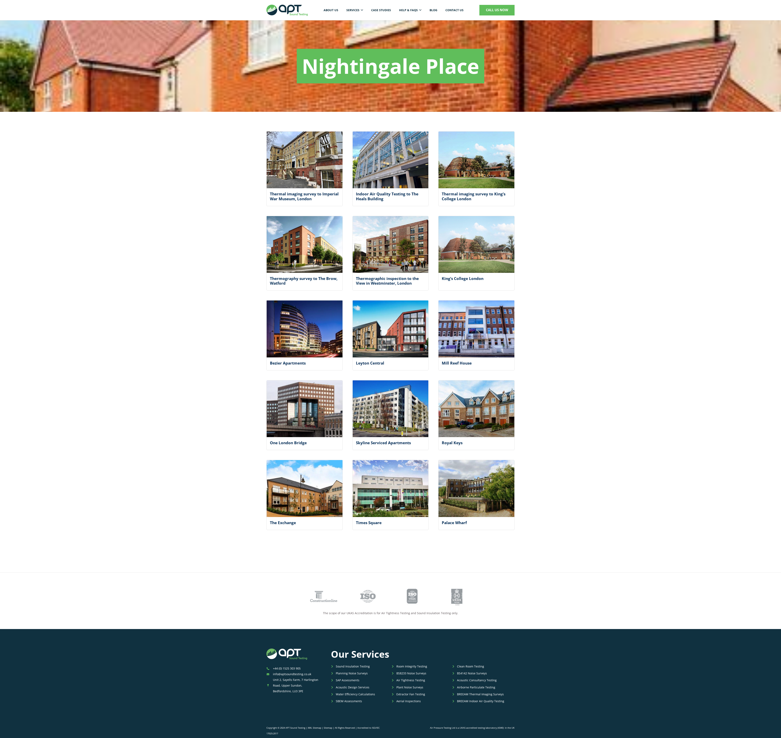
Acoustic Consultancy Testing (477, 680)
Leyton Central (370, 363)
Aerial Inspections (408, 701)
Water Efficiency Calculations (355, 694)
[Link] (287, 10)
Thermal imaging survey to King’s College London (473, 196)
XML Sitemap (314, 727)
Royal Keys (452, 442)
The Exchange (283, 522)
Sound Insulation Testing (353, 666)
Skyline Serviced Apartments (383, 442)
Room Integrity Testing (411, 666)
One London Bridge (288, 442)
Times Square (369, 522)
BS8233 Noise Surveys (411, 673)
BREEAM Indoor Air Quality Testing (480, 701)
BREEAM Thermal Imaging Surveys (480, 694)
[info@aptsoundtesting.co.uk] (269, 674)
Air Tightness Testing (410, 680)
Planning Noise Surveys (352, 673)
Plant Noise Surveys (409, 687)
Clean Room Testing (470, 666)
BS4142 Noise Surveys (472, 673)
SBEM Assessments (349, 701)
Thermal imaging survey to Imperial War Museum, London (304, 196)
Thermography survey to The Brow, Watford (303, 281)
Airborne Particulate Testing (476, 687)
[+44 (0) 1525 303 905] (269, 668)
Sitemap (328, 727)
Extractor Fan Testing (410, 694)
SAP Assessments (347, 680)
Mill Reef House (457, 363)
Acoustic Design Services (352, 687)
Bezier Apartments (288, 363)
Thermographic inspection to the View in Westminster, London (387, 281)
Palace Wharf (454, 522)
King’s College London (462, 278)
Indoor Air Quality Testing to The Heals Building (387, 196)
